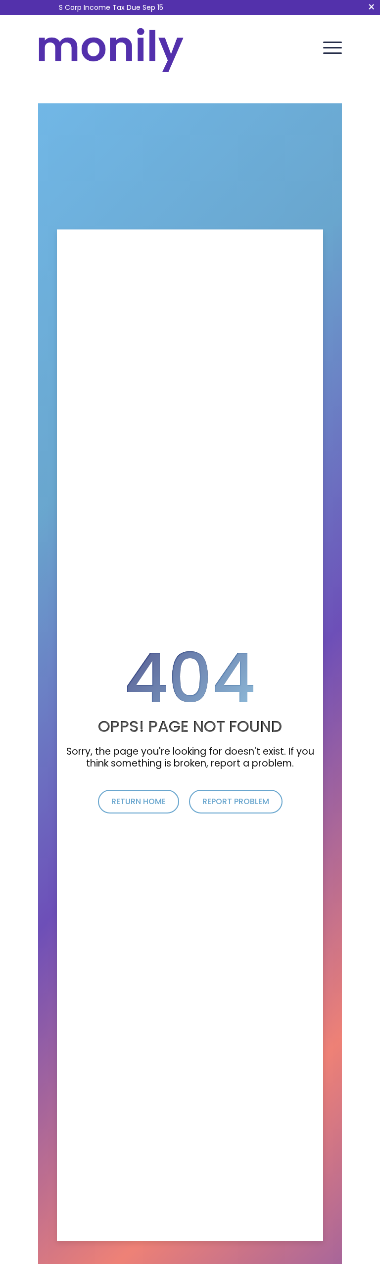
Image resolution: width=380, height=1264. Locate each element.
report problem (235, 801)
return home (138, 801)
